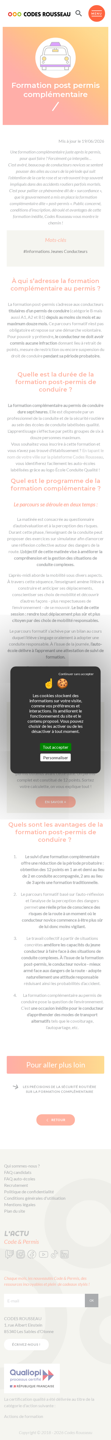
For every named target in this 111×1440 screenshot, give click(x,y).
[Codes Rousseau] (39, 13)
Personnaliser (55, 757)
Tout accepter (55, 747)
